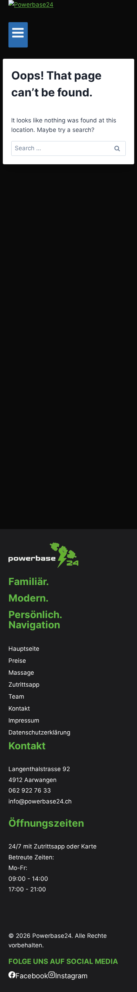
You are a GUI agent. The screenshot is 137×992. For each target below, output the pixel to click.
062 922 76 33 (29, 790)
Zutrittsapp (23, 684)
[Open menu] (18, 34)
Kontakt (19, 708)
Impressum (23, 720)
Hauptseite (23, 648)
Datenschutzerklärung (39, 732)
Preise (17, 660)
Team (16, 696)
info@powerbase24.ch (40, 801)
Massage (21, 672)
